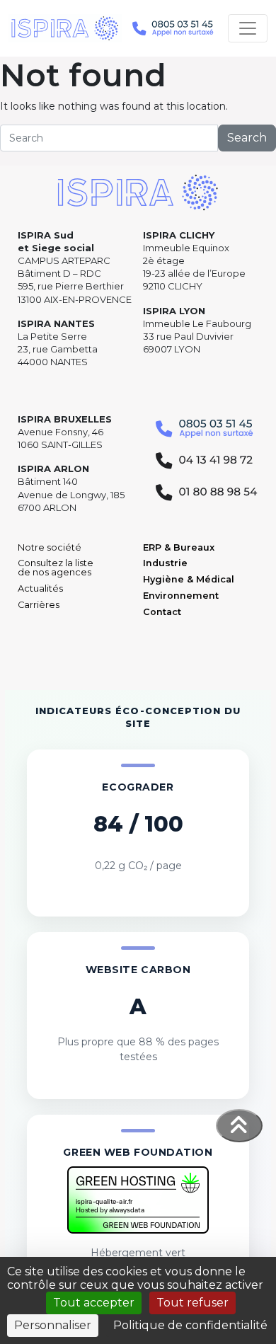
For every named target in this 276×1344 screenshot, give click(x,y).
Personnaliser (52, 1325)
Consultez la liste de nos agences (55, 568)
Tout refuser (192, 1302)
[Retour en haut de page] (239, 1125)
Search (247, 137)
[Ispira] (65, 28)
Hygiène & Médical (188, 579)
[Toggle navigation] (248, 28)
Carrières (38, 604)
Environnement (181, 595)
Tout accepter (93, 1302)
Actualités (40, 588)
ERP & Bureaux (178, 547)
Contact (162, 612)
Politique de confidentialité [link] (190, 1325)
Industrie (165, 563)
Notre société (49, 547)
